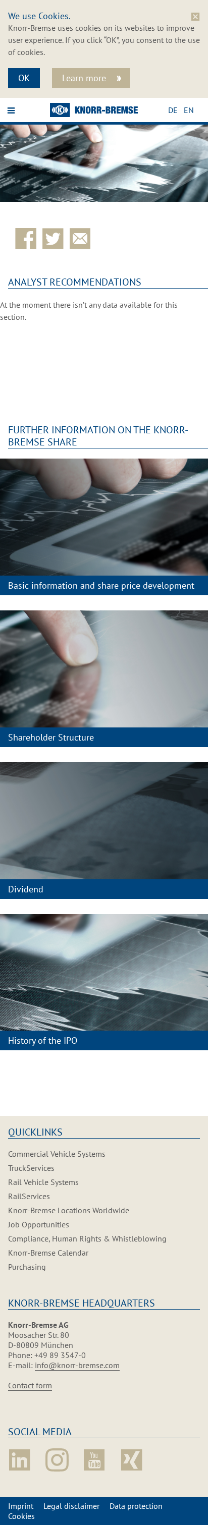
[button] (176, 110)
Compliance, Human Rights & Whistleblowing (87, 1238)
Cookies (21, 1516)
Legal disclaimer (71, 1506)
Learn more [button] (85, 78)
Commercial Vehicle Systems (57, 1154)
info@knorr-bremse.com (77, 1365)
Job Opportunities (38, 1224)
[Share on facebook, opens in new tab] (27, 238)
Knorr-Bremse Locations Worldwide (68, 1210)
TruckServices (31, 1168)
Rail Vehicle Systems (43, 1182)
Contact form (30, 1385)
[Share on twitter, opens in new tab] (55, 238)
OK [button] (24, 78)
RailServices (29, 1196)
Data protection (136, 1506)
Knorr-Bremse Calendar (48, 1253)
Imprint (20, 1506)
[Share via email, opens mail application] (82, 238)
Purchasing (27, 1267)
